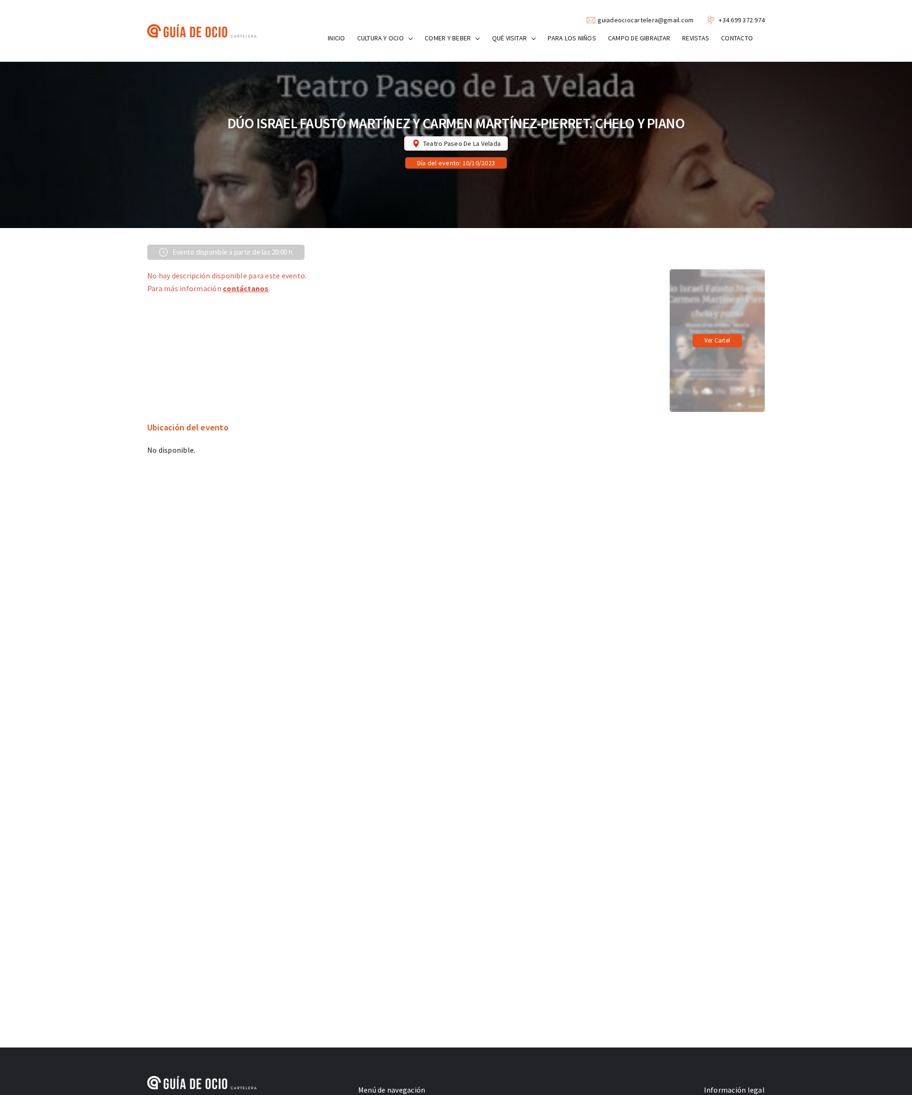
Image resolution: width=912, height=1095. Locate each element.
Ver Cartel (717, 340)
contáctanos (246, 288)
